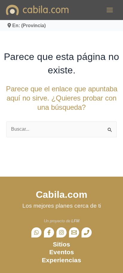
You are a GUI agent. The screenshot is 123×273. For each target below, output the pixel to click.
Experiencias (61, 260)
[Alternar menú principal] (109, 10)
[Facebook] (49, 232)
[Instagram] (61, 232)
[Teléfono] (87, 232)
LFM (75, 221)
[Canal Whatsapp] (36, 232)
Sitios (61, 244)
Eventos (61, 252)
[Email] (74, 232)
